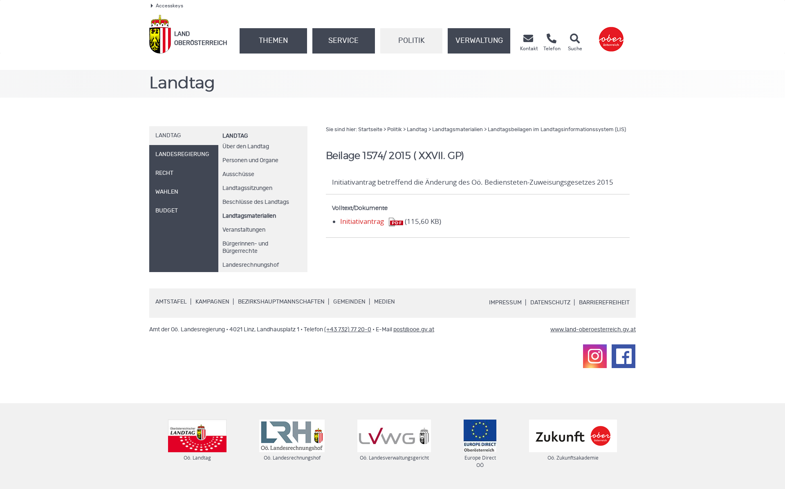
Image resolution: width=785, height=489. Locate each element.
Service (343, 41)
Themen (273, 41)
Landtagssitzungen (247, 188)
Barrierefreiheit (604, 303)
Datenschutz (550, 303)
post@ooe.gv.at (413, 330)
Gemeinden (349, 302)
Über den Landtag (245, 147)
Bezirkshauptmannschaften (281, 302)
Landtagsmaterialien (249, 216)
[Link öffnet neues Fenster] (611, 34)
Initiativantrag (362, 221)
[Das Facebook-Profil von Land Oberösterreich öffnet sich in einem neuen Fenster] (623, 356)
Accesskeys (169, 5)
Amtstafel (171, 302)
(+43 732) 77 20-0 (347, 330)
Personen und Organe (250, 160)
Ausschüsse (238, 174)
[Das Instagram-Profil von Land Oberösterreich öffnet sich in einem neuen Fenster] (595, 356)
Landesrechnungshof (250, 265)
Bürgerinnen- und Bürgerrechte (245, 247)
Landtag (235, 136)
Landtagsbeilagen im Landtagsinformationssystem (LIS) (557, 129)
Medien (384, 302)
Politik (411, 41)
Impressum (505, 303)
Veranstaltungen (243, 230)
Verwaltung (479, 41)
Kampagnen (212, 302)
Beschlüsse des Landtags (255, 202)
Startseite (370, 129)
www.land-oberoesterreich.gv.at (593, 330)
